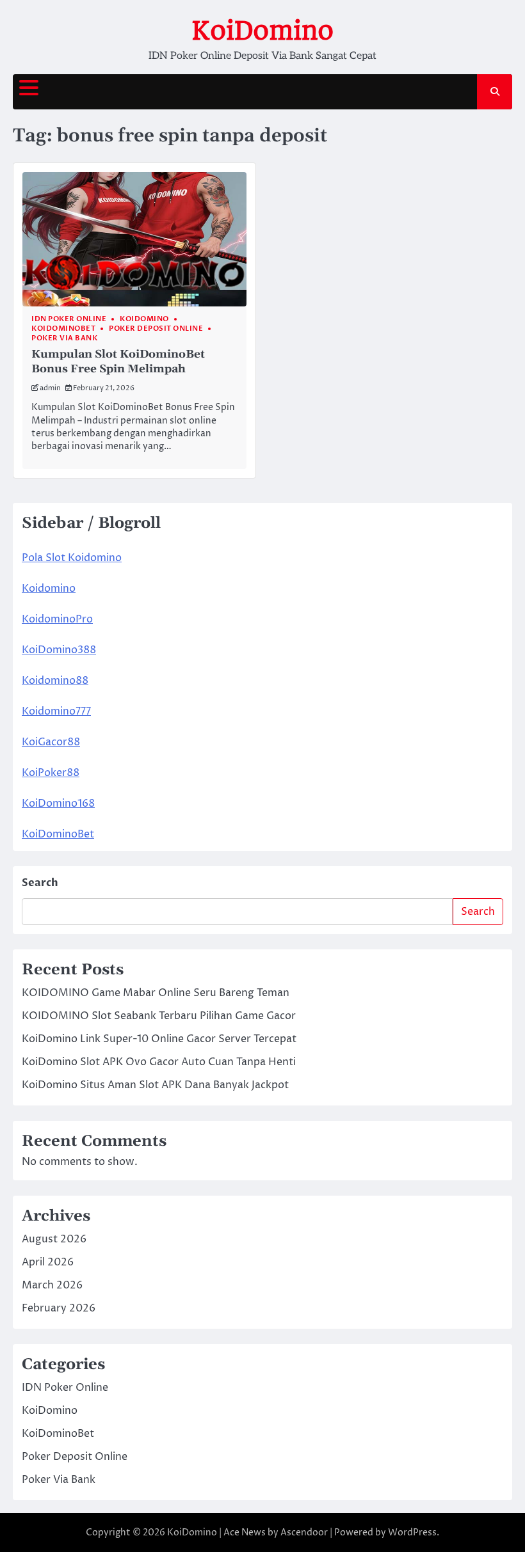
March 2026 (52, 1285)
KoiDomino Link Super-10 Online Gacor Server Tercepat (159, 1039)
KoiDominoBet (63, 328)
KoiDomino (262, 30)
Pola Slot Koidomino (72, 558)
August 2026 (54, 1239)
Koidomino (49, 589)
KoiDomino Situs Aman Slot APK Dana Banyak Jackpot (155, 1085)
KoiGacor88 (51, 742)
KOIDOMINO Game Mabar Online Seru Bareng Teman (155, 993)
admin (50, 388)
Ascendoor (304, 1532)
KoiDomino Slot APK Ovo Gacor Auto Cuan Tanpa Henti (159, 1062)
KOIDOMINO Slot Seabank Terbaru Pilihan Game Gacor (159, 1016)
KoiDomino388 (59, 650)
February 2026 (58, 1308)
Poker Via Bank (64, 338)
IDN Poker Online (68, 318)
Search (40, 883)
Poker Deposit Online (156, 328)
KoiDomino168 (58, 803)
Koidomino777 (56, 711)
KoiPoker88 (50, 773)
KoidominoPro (57, 619)
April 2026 (48, 1262)
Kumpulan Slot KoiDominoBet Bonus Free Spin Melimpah (118, 361)
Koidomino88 (55, 681)
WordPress (412, 1532)
